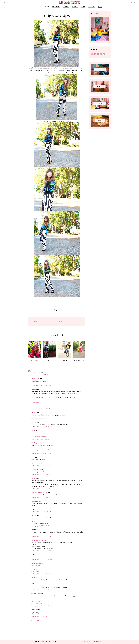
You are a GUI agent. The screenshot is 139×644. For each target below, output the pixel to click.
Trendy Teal (34, 451)
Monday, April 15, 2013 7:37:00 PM (41, 616)
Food (83, 7)
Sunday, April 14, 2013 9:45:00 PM (41, 375)
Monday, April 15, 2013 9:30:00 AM (41, 512)
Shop (100, 7)
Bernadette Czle (36, 469)
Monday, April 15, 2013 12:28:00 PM (41, 606)
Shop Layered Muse (36, 603)
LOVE (49, 361)
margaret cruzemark (37, 540)
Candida (33, 389)
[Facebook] (92, 54)
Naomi (33, 430)
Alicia (33, 577)
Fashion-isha (34, 501)
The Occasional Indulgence (38, 437)
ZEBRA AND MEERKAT (39, 463)
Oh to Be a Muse (36, 593)
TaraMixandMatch (36, 370)
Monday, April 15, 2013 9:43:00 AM (41, 526)
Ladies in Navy (35, 379)
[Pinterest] (98, 54)
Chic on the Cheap (36, 614)
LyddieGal (34, 609)
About (46, 7)
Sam (32, 530)
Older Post (34, 321)
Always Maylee (35, 563)
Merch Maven (35, 403)
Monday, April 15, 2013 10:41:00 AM (41, 574)
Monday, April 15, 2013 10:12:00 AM (41, 559)
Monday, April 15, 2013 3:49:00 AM (41, 474)
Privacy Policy (46, 641)
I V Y (32, 457)
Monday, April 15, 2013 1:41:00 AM (41, 453)
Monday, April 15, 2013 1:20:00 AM (41, 439)
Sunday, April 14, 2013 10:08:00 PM (41, 385)
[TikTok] (101, 54)
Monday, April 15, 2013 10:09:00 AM (41, 551)
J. (31, 554)
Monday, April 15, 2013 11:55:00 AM (41, 590)
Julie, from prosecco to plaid (39, 492)
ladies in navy (36, 383)
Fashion (66, 7)
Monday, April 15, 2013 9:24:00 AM (41, 497)
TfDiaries (101, 641)
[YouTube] (104, 54)
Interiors (56, 7)
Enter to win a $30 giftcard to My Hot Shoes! (43, 449)
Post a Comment (34, 620)
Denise (33, 478)
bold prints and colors (53, 12)
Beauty (75, 7)
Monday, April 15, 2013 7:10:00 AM (41, 489)
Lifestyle (91, 7)
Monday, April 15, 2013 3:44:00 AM (41, 466)
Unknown (33, 413)
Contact (36, 641)
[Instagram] (95, 54)
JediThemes (109, 641)
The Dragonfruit (35, 443)
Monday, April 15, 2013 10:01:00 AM (41, 536)
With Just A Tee (79, 361)
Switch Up (64, 361)
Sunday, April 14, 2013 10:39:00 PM (41, 409)
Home (39, 7)
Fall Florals (34, 361)
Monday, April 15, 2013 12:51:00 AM (41, 427)
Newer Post (60, 321)
